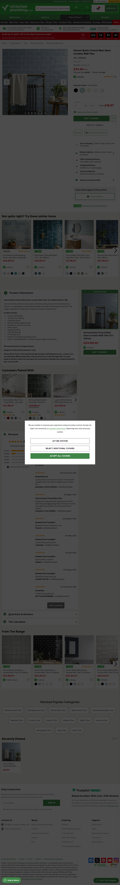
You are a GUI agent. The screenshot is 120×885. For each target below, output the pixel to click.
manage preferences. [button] (57, 428)
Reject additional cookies (60, 448)
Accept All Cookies (60, 456)
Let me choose (60, 441)
